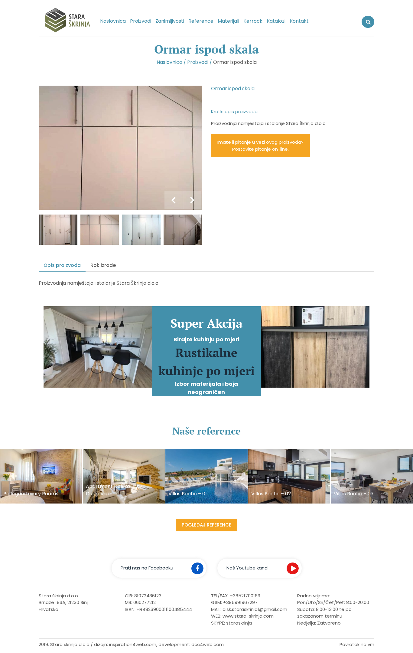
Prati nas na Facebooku (147, 568)
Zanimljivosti (169, 21)
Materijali (228, 21)
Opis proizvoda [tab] (62, 265)
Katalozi (276, 21)
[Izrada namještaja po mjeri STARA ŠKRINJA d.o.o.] (65, 21)
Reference (200, 21)
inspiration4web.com (132, 644)
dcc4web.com (207, 644)
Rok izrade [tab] (103, 265)
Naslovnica (113, 21)
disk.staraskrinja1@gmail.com (255, 609)
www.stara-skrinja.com (248, 616)
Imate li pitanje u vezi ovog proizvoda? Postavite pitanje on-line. (260, 145)
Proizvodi (140, 21)
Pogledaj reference (206, 525)
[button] (173, 200)
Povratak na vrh (357, 644)
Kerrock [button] (252, 21)
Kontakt (299, 21)
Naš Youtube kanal (247, 568)
